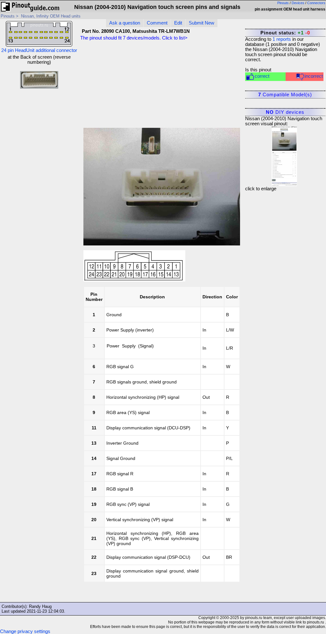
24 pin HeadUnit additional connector (39, 50)
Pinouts (283, 3)
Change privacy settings (25, 631)
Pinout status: (285, 32)
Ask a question (124, 23)
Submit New (201, 23)
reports (282, 39)
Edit (178, 23)
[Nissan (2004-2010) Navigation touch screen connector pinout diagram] (284, 154)
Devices (298, 3)
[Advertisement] (190, 86)
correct (262, 76)
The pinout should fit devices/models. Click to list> (134, 37)
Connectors (316, 3)
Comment (157, 23)
